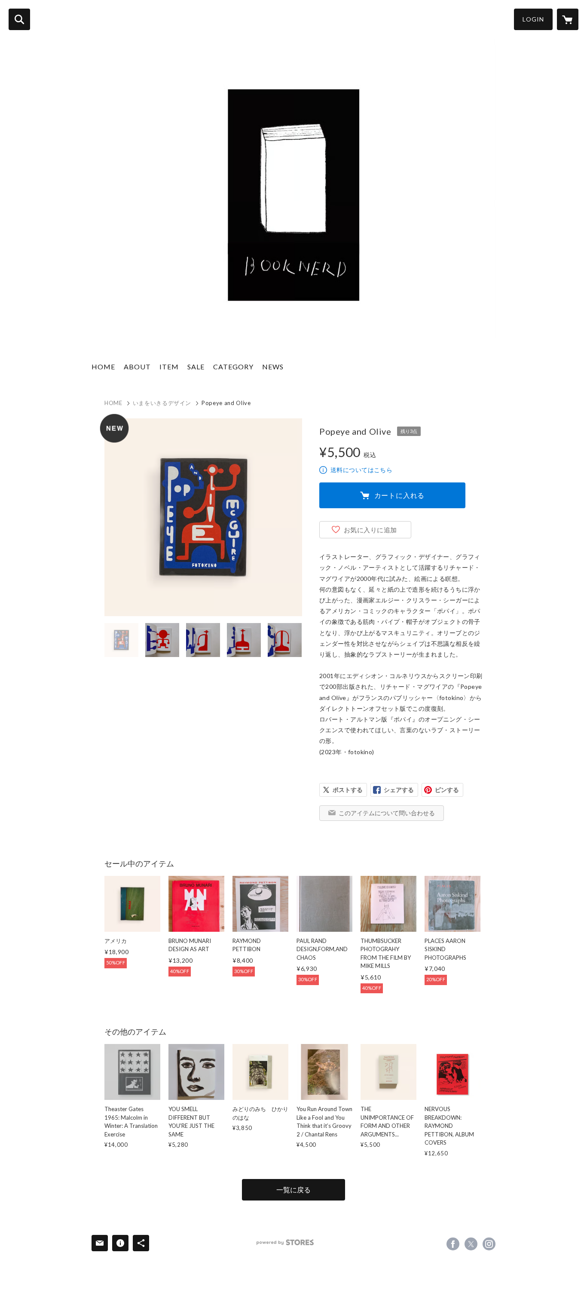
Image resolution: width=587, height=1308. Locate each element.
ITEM (169, 366)
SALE (196, 366)
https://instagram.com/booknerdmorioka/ (489, 1243)
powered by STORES (285, 1242)
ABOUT (137, 366)
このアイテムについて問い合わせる (387, 813)
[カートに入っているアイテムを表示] (567, 19)
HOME (103, 366)
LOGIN (533, 19)
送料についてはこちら (361, 469)
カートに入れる (399, 495)
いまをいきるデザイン (162, 402)
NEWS (273, 366)
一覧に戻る (293, 1189)
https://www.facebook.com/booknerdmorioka (452, 1243)
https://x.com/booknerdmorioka (471, 1243)
